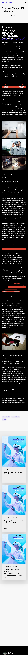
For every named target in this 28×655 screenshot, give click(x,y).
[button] (25, 2)
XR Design (4, 419)
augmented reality (16, 416)
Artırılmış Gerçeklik (6, 416)
